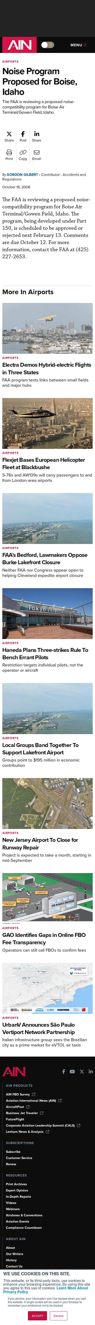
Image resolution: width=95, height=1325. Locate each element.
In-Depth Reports (18, 1197)
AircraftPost (15, 1107)
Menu (76, 45)
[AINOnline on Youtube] (72, 1072)
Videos (11, 1203)
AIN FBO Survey (18, 1094)
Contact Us (14, 1266)
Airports (10, 61)
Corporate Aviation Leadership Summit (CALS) (40, 1125)
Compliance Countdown (24, 1228)
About (10, 1248)
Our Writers (14, 1254)
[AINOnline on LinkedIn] (91, 1072)
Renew (11, 1164)
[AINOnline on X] (82, 1072)
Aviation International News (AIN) (31, 1101)
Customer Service (19, 1158)
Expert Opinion (17, 1190)
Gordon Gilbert (22, 174)
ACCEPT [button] (37, 1316)
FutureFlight (15, 1119)
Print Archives (16, 1184)
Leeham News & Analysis (25, 1132)
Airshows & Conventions (24, 1215)
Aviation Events (17, 1221)
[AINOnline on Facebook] (63, 1072)
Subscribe (13, 1152)
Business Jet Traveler (22, 1113)
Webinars (13, 1209)
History (11, 1260)
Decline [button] (58, 1316)
